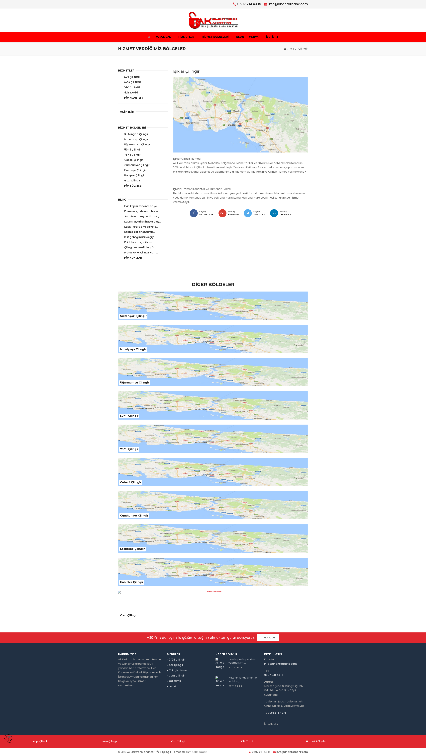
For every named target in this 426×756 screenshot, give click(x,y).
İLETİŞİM (272, 36)
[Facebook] (194, 213)
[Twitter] (248, 213)
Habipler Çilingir (134, 175)
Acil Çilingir (176, 665)
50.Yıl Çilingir (132, 149)
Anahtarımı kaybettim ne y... (142, 216)
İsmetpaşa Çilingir (136, 139)
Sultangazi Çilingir (136, 134)
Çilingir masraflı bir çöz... (140, 247)
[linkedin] (274, 213)
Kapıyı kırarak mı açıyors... (141, 226)
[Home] (285, 49)
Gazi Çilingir (132, 180)
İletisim (173, 686)
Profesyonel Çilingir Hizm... (141, 252)
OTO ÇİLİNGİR (132, 87)
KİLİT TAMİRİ (131, 92)
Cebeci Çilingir (133, 160)
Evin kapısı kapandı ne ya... (141, 206)
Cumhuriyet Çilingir (137, 165)
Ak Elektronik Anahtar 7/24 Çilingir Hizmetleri (156, 752)
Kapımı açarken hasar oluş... (142, 221)
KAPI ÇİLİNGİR (132, 77)
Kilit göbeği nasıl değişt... (140, 237)
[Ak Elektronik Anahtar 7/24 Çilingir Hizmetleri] (213, 20)
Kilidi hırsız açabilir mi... (139, 242)
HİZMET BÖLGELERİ (215, 36)
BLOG (240, 36)
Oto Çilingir (178, 741)
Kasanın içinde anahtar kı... (141, 211)
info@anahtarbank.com (288, 4)
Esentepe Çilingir (135, 170)
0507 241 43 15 (249, 4)
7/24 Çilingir (177, 659)
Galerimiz (175, 681)
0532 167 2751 (278, 713)
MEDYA (254, 36)
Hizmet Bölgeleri (316, 741)
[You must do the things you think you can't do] (220, 664)
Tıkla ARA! (268, 637)
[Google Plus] (222, 213)
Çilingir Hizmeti (178, 670)
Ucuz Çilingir (177, 675)
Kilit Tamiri (247, 741)
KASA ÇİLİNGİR (132, 82)
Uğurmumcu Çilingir (137, 144)
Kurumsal (163, 36)
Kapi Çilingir (40, 741)
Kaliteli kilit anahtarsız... (139, 232)
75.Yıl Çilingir (132, 154)
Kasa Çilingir (109, 741)
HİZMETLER (186, 36)
